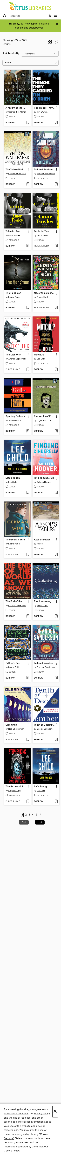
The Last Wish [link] (13, 354)
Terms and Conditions (16, 1113)
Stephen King (14, 790)
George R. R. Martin (17, 112)
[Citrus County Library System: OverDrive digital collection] (30, 6)
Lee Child (41, 359)
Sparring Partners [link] (15, 416)
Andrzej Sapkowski (17, 359)
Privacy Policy (42, 1113)
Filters (8, 62)
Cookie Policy (11, 1150)
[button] (50, 42)
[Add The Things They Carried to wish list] (56, 123)
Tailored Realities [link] (43, 169)
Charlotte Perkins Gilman (17, 173)
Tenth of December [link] (44, 724)
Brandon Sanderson (46, 173)
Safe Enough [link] (13, 478)
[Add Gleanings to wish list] (28, 740)
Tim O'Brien (42, 112)
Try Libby (14, 23)
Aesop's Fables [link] (42, 539)
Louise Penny (14, 297)
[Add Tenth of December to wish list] (56, 740)
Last (40, 822)
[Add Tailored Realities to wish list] (56, 184)
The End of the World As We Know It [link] (16, 601)
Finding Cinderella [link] (44, 478)
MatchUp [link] (39, 354)
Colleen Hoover (44, 482)
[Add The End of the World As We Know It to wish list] (28, 616)
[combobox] (23, 16)
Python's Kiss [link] (13, 663)
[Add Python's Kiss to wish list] (28, 678)
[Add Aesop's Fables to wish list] (56, 555)
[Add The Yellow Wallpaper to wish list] (28, 184)
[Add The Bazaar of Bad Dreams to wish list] (28, 801)
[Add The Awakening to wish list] (56, 616)
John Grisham (14, 420)
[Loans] (49, 16)
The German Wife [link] (15, 539)
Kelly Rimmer (14, 544)
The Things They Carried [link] (44, 108)
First (24, 822)
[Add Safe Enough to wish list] (28, 493)
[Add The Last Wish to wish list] (28, 369)
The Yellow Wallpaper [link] (16, 169)
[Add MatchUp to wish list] (56, 369)
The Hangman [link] (13, 293)
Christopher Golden (17, 605)
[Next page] (41, 815)
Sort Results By (10, 53)
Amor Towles (14, 235)
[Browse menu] (56, 15)
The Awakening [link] (42, 601)
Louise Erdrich (14, 667)
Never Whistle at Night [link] (44, 293)
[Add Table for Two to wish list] (28, 246)
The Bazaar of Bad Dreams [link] (16, 786)
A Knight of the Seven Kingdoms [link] (16, 108)
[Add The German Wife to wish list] (28, 555)
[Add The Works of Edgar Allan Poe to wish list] (56, 431)
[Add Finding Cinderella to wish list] (56, 493)
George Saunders (45, 729)
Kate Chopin (42, 605)
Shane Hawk (42, 297)
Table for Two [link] (13, 231)
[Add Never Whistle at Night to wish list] (56, 308)
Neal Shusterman (16, 729)
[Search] (4, 15)
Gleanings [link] (11, 724)
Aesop (40, 544)
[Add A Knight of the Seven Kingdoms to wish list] (28, 123)
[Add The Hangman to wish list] (28, 308)
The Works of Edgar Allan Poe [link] (44, 416)
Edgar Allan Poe (44, 420)
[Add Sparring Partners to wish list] (28, 431)
